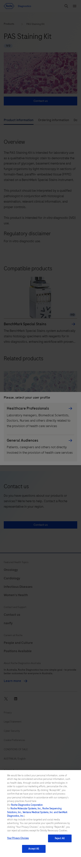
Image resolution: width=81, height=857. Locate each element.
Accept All (33, 848)
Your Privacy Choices (18, 838)
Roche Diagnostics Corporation (27, 805)
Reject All (60, 838)
